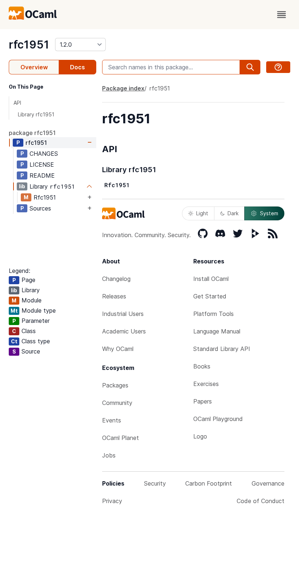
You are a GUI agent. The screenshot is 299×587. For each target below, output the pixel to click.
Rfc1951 (45, 197)
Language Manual (216, 331)
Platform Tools (213, 313)
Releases (114, 296)
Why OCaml (117, 348)
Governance (268, 483)
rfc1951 (29, 44)
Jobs (109, 455)
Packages (115, 385)
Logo (200, 436)
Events (111, 420)
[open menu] (281, 14)
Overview (34, 67)
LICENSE (42, 164)
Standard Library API (221, 348)
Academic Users (124, 331)
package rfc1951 (32, 132)
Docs (77, 67)
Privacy (112, 501)
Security (155, 483)
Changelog (116, 278)
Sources (40, 208)
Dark (233, 213)
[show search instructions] (278, 67)
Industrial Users (123, 313)
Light (202, 213)
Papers (202, 401)
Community (117, 402)
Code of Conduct (260, 501)
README (42, 175)
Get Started (209, 296)
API (17, 103)
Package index (123, 88)
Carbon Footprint (208, 483)
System (269, 213)
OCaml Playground (218, 418)
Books (201, 366)
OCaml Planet (120, 437)
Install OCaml (211, 278)
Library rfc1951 (36, 114)
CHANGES (44, 153)
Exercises (206, 383)
